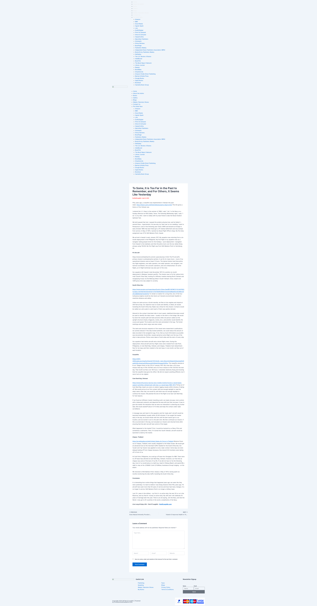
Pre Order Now (137, 17)
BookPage (138, 45)
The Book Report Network (143, 63)
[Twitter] (123, 592)
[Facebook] (123, 590)
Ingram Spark (139, 26)
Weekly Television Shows (141, 13)
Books (135, 6)
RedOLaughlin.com (165, 504)
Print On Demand (140, 32)
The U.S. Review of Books (143, 56)
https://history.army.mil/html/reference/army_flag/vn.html (154, 205)
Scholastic (138, 41)
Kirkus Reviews (140, 43)
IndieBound (138, 58)
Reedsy (137, 67)
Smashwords (139, 72)
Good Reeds (139, 24)
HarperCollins (139, 37)
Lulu (136, 28)
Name (184, 586)
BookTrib (138, 61)
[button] (167, 89)
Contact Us (136, 15)
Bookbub (138, 82)
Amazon (137, 19)
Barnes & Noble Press (142, 76)
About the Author (138, 4)
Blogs (135, 10)
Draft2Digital (139, 30)
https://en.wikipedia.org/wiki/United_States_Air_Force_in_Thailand (152, 441)
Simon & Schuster (140, 34)
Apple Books (139, 80)
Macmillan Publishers (141, 39)
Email (195, 586)
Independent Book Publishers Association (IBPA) (150, 50)
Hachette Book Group (142, 85)
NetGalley (138, 54)
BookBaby (138, 69)
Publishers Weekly (140, 48)
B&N (136, 21)
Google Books (139, 78)
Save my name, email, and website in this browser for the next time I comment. (156, 559)
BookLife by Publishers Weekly (144, 52)
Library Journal (140, 65)
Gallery (135, 8)
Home (135, 2)
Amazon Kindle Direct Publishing (145, 74)
